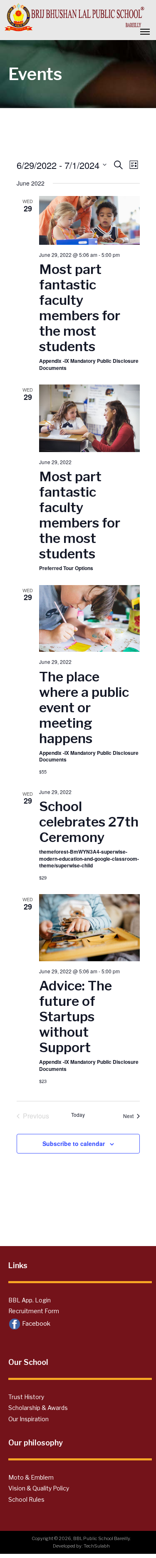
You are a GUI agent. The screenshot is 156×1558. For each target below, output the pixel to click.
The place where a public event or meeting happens (84, 707)
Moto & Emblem (31, 1477)
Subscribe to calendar (73, 1143)
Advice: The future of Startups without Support (75, 1016)
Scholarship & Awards (38, 1407)
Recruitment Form (33, 1310)
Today (78, 1114)
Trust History (26, 1396)
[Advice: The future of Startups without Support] (89, 927)
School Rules (26, 1499)
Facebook (35, 1323)
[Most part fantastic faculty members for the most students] (89, 220)
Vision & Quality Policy (38, 1488)
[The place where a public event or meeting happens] (89, 618)
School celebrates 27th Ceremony (89, 821)
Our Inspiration (28, 1418)
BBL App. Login (29, 1300)
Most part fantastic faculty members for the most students (79, 307)
